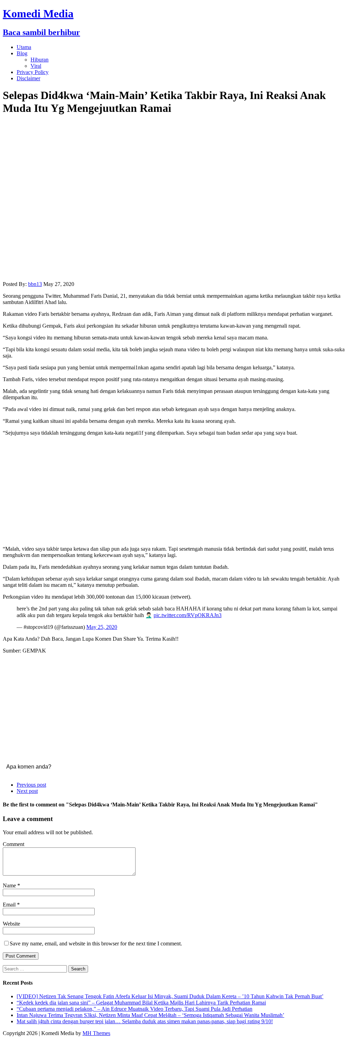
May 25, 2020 (101, 627)
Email (10, 905)
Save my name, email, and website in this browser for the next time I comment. (96, 943)
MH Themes (96, 1033)
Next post (27, 791)
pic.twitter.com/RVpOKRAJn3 (188, 615)
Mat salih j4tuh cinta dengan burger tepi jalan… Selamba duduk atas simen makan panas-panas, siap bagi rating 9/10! (145, 1021)
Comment (13, 844)
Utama (24, 47)
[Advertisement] (177, 490)
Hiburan (40, 60)
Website (11, 924)
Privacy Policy (33, 72)
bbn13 (35, 284)
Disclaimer (28, 78)
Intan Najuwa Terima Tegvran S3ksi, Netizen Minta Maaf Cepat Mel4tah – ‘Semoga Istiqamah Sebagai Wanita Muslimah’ (150, 1015)
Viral (36, 66)
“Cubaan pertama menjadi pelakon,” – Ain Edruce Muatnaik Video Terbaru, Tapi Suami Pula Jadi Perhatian (134, 1009)
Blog (22, 53)
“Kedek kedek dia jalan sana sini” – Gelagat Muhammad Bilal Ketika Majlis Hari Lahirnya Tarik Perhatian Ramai (141, 1003)
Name (10, 885)
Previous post (31, 785)
